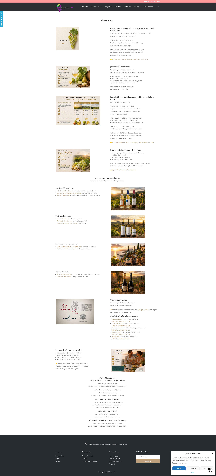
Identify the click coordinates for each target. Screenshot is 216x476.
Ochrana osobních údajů (90, 461)
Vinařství (85, 7)
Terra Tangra (115, 336)
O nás (57, 458)
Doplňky (136, 7)
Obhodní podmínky (88, 456)
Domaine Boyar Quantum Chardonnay (69, 193)
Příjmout (179, 468)
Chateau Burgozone (118, 328)
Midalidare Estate (117, 323)
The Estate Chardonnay (64, 221)
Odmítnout (193, 468)
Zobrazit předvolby (206, 468)
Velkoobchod (60, 456)
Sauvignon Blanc (143, 310)
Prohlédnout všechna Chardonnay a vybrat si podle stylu (130, 59)
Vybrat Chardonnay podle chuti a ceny (124, 170)
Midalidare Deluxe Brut (64, 277)
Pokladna (146, 1)
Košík (158, 1)
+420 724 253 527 (114, 456)
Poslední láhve (148, 7)
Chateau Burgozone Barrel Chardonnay (69, 246)
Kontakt (58, 461)
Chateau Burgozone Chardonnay (67, 223)
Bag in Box (108, 7)
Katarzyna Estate (117, 319)
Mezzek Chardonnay (63, 195)
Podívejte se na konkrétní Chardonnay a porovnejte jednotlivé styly (133, 142)
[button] (212, 454)
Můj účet (153, 1)
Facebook (112, 464)
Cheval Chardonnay (63, 219)
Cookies (192, 472)
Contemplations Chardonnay (66, 249)
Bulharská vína (95, 7)
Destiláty (118, 7)
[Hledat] (158, 8)
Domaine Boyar (116, 332)
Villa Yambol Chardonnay (65, 191)
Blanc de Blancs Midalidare (65, 274)
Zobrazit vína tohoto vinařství (121, 321)
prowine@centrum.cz (115, 461)
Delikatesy (127, 7)
